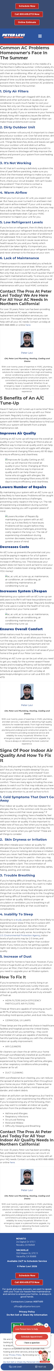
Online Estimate (27, 22)
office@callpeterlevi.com (27, 1306)
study (19, 920)
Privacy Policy (27, 1311)
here (28, 325)
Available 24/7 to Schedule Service (27, 1261)
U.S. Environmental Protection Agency (20, 935)
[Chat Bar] (27, 1367)
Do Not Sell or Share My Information (27, 1315)
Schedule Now (27, 6)
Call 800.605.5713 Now (27, 14)
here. (12, 1162)
